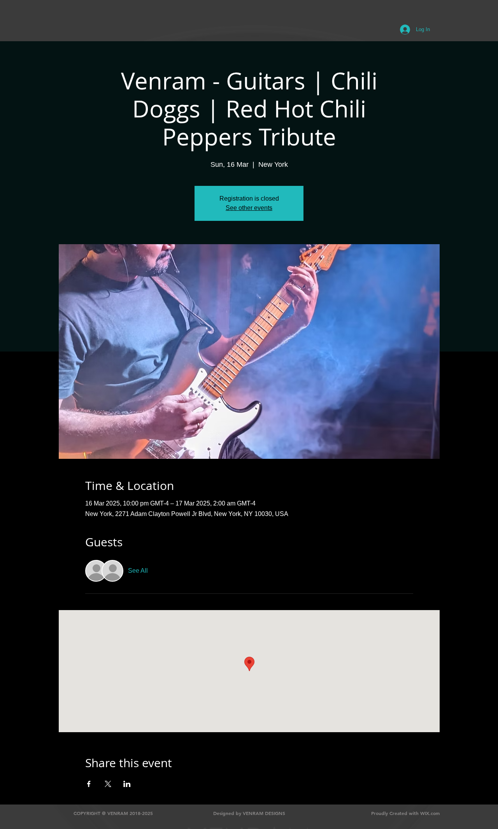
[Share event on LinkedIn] (127, 784)
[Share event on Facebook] (89, 784)
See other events (249, 208)
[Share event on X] (108, 784)
